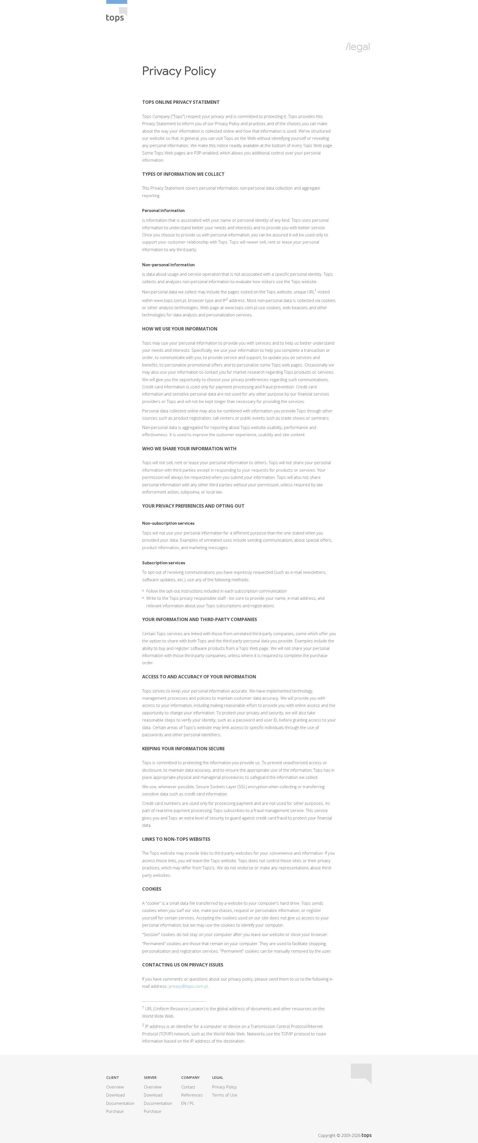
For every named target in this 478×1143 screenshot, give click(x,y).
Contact (188, 1087)
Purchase (115, 1111)
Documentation (120, 1103)
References (192, 1095)
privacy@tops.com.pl (188, 986)
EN (183, 1103)
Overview (115, 1087)
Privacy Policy (224, 1087)
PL (192, 1103)
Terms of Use (224, 1095)
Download (115, 1095)
